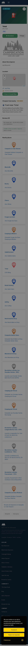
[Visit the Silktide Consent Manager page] (22, 640)
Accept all (14, 630)
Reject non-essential (14, 635)
